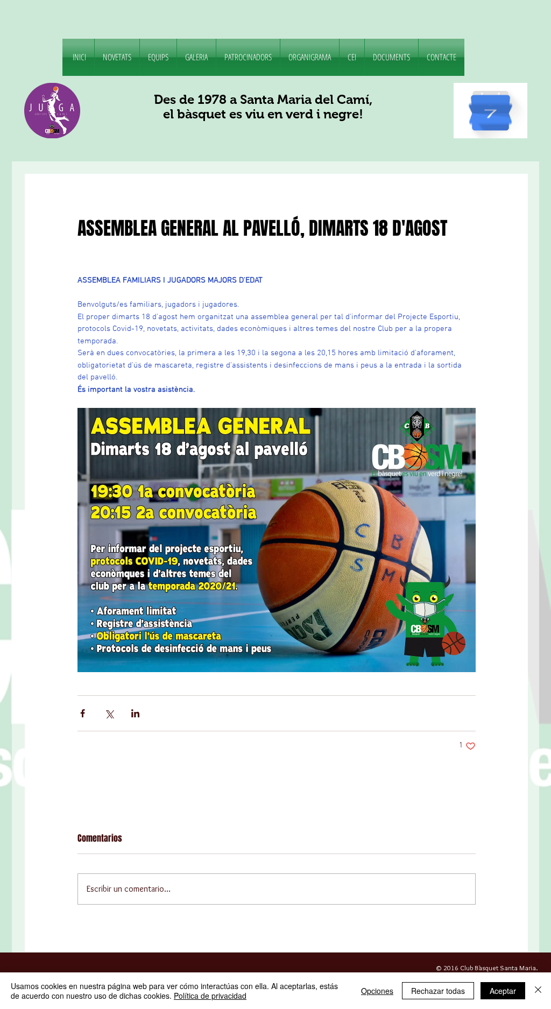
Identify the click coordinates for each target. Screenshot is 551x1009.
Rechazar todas (438, 990)
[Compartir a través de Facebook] (82, 713)
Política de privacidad (210, 995)
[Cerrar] (538, 990)
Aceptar (503, 990)
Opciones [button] (377, 990)
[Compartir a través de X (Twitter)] (109, 713)
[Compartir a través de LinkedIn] (135, 713)
